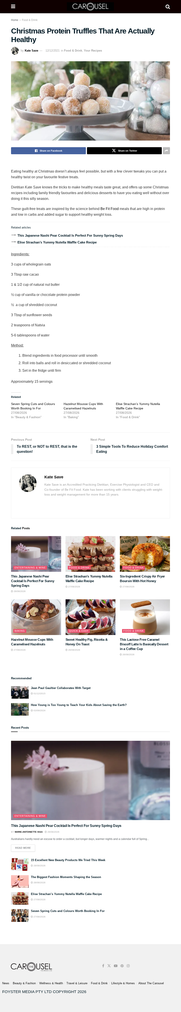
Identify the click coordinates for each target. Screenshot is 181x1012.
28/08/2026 (19, 591)
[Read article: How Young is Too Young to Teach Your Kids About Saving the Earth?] (20, 709)
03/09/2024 (39, 710)
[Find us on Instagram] (128, 965)
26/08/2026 (74, 650)
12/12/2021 (52, 50)
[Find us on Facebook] (103, 965)
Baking (20, 630)
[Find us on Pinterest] (122, 965)
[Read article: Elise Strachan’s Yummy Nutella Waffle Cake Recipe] (91, 554)
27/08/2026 (74, 586)
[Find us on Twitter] (109, 965)
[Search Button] (168, 6)
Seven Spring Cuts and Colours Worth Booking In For (68, 911)
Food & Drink (30, 20)
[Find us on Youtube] (115, 965)
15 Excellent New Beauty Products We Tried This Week (68, 860)
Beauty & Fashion (24, 983)
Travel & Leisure (76, 983)
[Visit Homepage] (90, 6)
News (5, 983)
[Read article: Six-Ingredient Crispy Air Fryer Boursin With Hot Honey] (145, 554)
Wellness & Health (51, 983)
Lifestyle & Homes (123, 983)
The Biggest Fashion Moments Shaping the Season (66, 877)
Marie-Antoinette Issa (29, 832)
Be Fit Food (109, 209)
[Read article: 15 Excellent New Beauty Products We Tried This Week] (20, 864)
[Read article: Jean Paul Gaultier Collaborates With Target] (20, 692)
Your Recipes (93, 50)
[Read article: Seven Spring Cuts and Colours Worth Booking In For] (20, 915)
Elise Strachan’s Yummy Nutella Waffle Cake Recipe (57, 242)
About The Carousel (151, 983)
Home (14, 20)
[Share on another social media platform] (166, 150)
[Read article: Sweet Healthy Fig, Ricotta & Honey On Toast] (91, 617)
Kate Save (31, 50)
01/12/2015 (39, 693)
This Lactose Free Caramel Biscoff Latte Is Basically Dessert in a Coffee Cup (144, 644)
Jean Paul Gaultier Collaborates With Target (60, 688)
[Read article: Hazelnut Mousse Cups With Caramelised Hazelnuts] (36, 617)
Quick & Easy (79, 630)
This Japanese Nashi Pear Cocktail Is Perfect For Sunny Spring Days (70, 235)
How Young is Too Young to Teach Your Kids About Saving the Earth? (79, 705)
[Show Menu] (13, 6)
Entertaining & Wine (30, 567)
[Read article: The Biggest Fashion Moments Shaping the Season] (20, 881)
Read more (25, 847)
